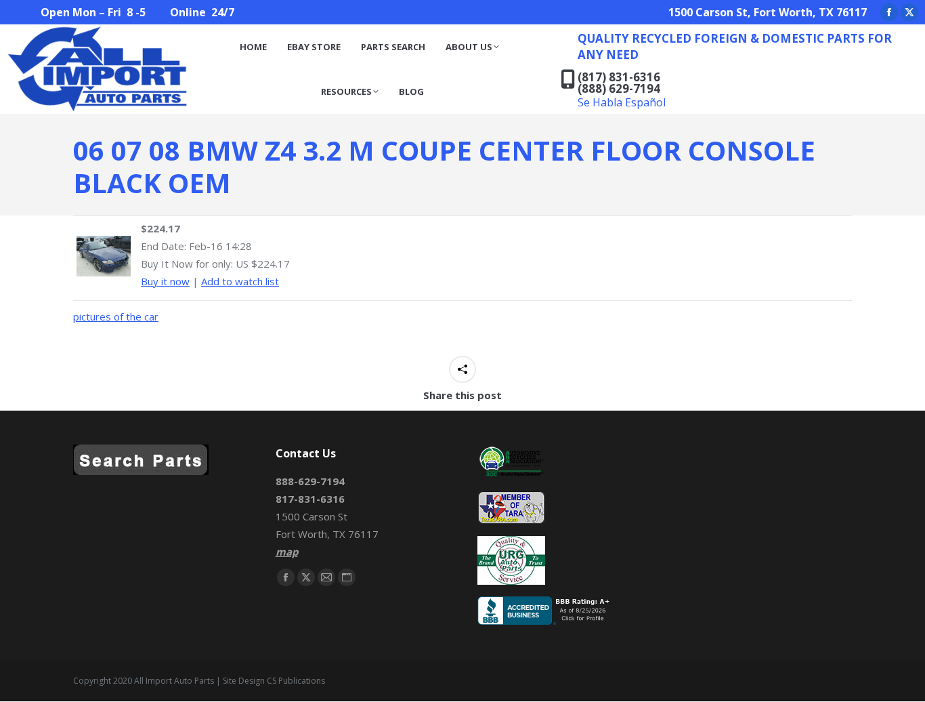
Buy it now (165, 281)
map (287, 551)
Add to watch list (240, 281)
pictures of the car (115, 316)
